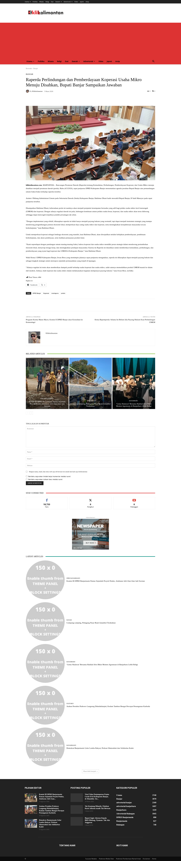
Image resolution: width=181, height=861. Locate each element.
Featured (70, 703)
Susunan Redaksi (91, 859)
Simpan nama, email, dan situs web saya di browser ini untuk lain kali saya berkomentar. (58, 472)
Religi (47, 2)
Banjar (35, 68)
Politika (35, 2)
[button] (153, 61)
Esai (52, 2)
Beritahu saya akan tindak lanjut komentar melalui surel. (49, 476)
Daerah (57, 2)
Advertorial (67, 2)
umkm (63, 293)
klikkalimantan (37, 91)
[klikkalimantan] (28, 91)
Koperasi (46, 293)
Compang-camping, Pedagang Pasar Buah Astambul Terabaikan (91, 623)
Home (154, 859)
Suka (47, 499)
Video (76, 2)
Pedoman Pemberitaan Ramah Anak (128, 859)
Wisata (41, 2)
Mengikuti (90, 499)
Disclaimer (146, 859)
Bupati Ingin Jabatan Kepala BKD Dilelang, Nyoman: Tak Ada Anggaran (97, 820)
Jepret (82, 2)
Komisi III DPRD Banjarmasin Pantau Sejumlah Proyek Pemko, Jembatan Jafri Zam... (51, 796)
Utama (27, 2)
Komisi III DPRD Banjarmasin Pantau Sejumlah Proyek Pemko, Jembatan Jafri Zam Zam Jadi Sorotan (47, 404)
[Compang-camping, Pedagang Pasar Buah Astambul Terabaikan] (90, 383)
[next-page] (31, 413)
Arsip (87, 2)
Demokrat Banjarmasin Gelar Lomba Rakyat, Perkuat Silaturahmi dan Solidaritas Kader (100, 748)
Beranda (29, 68)
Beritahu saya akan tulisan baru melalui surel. (45, 479)
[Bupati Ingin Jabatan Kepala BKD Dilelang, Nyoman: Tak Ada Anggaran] (77, 821)
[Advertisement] (90, 40)
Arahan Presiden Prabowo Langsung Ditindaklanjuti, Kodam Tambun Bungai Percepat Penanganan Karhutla (108, 706)
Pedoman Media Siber (106, 859)
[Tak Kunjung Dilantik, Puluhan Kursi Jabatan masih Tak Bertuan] (77, 809)
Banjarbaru (133, 400)
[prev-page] (27, 413)
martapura (54, 293)
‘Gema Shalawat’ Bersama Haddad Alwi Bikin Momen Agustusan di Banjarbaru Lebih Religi (102, 665)
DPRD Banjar (37, 293)
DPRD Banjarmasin (47, 398)
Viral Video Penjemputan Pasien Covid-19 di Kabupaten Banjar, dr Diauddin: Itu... (97, 796)
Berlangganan (134, 499)
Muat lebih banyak (89, 771)
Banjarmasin (71, 745)
